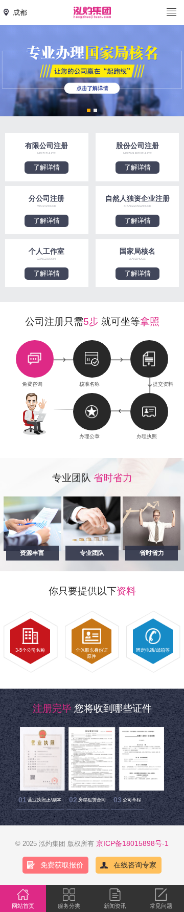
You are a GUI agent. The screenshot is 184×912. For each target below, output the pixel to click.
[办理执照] (149, 411)
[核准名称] (92, 359)
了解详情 (46, 167)
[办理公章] (92, 411)
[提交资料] (149, 359)
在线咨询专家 (134, 865)
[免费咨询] (35, 359)
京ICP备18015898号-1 (132, 843)
